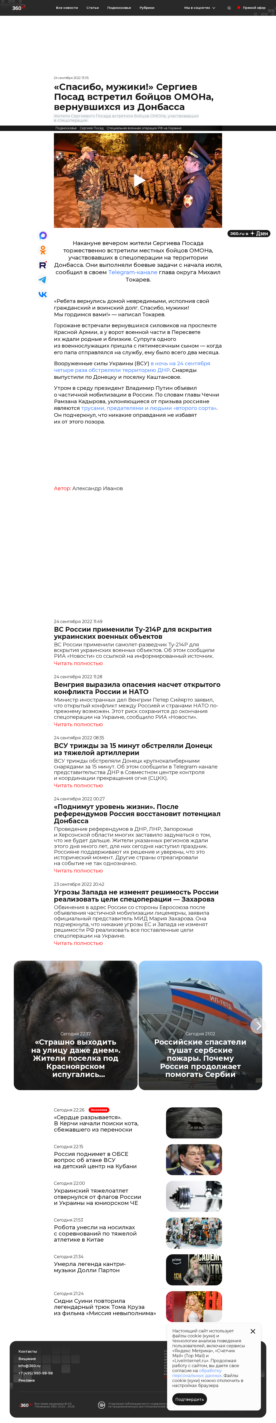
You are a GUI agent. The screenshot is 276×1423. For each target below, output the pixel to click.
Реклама (26, 1380)
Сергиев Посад (92, 128)
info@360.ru (29, 1366)
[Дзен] (248, 233)
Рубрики (147, 8)
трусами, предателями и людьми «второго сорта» (148, 408)
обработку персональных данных (197, 1373)
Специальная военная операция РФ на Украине (144, 128)
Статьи (92, 8)
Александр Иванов (97, 488)
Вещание (27, 1359)
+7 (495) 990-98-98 (35, 1373)
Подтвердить (189, 1399)
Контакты (27, 1352)
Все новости (67, 8)
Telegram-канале (133, 272)
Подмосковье (119, 8)
